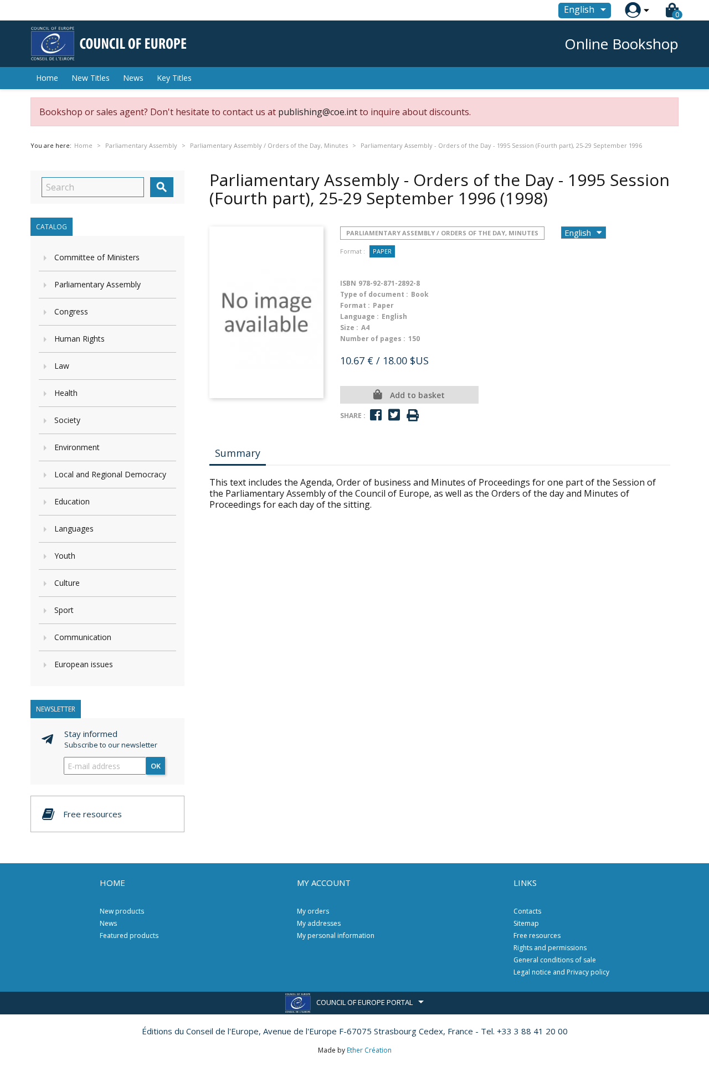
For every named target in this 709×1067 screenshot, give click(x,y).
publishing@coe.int (317, 112)
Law (61, 365)
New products (122, 911)
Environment (77, 447)
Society (67, 420)
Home (47, 78)
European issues (83, 664)
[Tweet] (394, 415)
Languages (74, 528)
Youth (64, 555)
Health (66, 393)
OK (156, 766)
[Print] (413, 415)
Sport (64, 610)
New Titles (90, 78)
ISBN (348, 283)
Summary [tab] (237, 453)
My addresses (319, 923)
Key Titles (174, 78)
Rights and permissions (550, 947)
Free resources (537, 935)
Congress (71, 311)
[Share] (376, 415)
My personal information (335, 935)
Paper (382, 251)
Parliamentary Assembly (97, 284)
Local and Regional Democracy (110, 474)
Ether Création (369, 1050)
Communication (82, 637)
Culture (67, 583)
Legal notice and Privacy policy (561, 972)
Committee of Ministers (97, 257)
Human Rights (79, 338)
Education (72, 501)
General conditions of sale (554, 960)
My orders (313, 911)
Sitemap (526, 923)
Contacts (527, 911)
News (133, 78)
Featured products (129, 935)
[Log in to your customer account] (633, 10)
